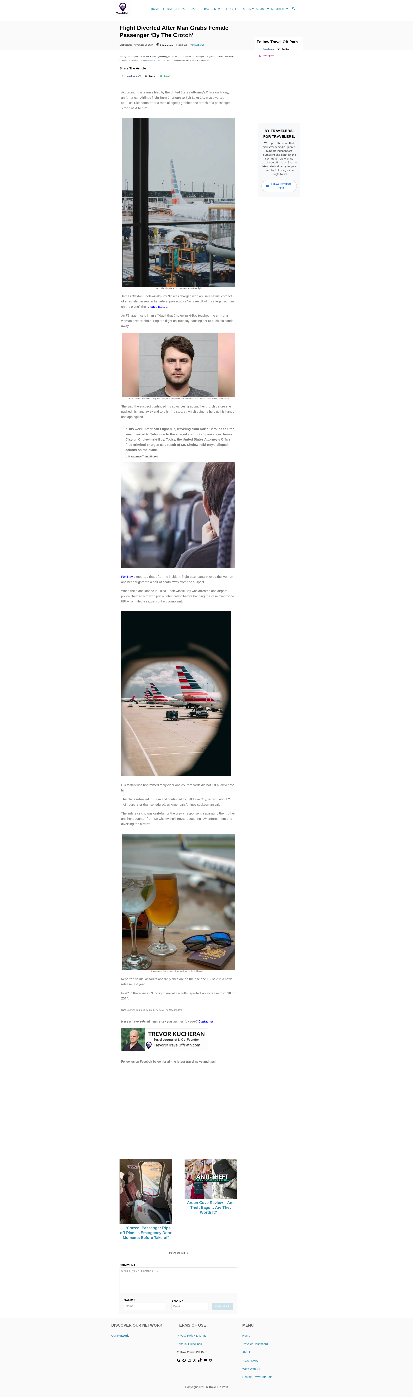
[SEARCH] (293, 9)
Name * (129, 1300)
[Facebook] (184, 1361)
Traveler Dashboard (255, 1344)
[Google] (179, 1361)
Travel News (250, 1360)
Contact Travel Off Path (257, 1377)
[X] (194, 1361)
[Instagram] (189, 1361)
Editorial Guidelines (189, 1344)
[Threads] (210, 1361)
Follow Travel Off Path (281, 185)
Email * (177, 1300)
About (246, 1352)
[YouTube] (205, 1361)
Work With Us (251, 1368)
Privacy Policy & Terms (191, 1335)
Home (246, 1335)
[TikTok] (200, 1361)
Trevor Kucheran (195, 45)
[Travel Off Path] (126, 9)
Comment (128, 1265)
